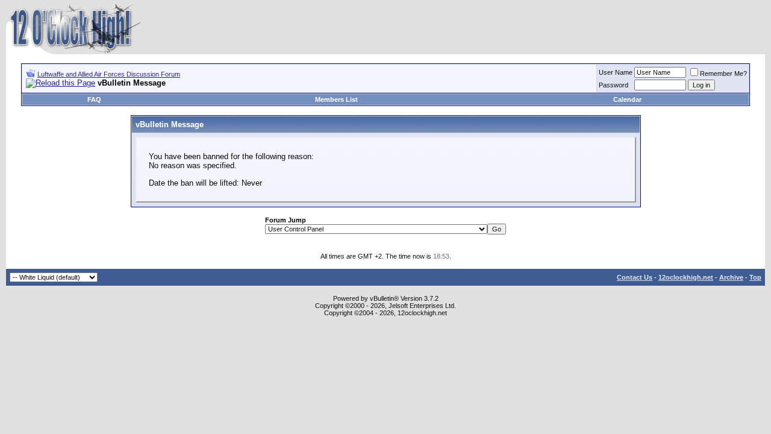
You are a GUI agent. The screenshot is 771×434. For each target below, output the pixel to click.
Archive (731, 277)
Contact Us (634, 277)
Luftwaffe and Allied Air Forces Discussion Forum (108, 74)
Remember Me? (723, 73)
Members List (336, 99)
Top (755, 277)
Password (613, 85)
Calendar (627, 99)
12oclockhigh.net (685, 277)
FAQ (94, 99)
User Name (615, 72)
